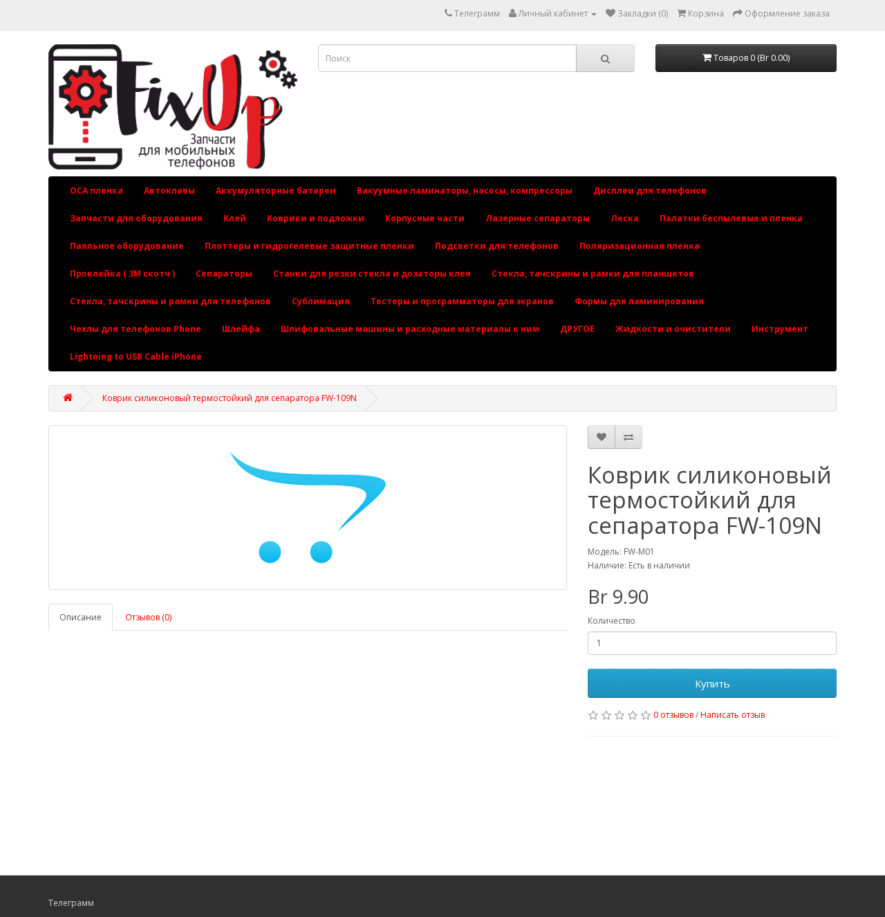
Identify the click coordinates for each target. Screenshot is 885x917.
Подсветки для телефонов (497, 246)
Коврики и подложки (315, 218)
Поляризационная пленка (639, 246)
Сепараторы (224, 273)
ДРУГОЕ (577, 329)
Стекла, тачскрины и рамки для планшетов (593, 273)
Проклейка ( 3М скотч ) (122, 273)
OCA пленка (96, 190)
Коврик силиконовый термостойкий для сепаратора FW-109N (229, 398)
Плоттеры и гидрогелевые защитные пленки (309, 246)
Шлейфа (241, 329)
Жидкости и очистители (673, 329)
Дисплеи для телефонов (650, 190)
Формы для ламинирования (639, 301)
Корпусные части (425, 218)
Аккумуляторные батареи (276, 190)
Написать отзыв (732, 715)
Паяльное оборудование (127, 246)
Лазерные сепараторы (537, 218)
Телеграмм (477, 13)
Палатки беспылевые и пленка (731, 218)
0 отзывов (673, 715)
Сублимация (321, 301)
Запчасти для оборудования (136, 218)
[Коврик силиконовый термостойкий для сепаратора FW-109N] (307, 507)
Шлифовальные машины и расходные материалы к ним (410, 329)
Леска (625, 218)
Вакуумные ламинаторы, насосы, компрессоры (464, 190)
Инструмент (780, 329)
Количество (611, 621)
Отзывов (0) (148, 617)
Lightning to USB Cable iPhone (136, 356)
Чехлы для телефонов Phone (135, 329)
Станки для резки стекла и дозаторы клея (372, 273)
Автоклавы (169, 190)
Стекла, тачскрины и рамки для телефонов (170, 301)
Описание (80, 617)
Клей (234, 218)
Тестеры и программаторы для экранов (462, 301)
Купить (712, 683)
